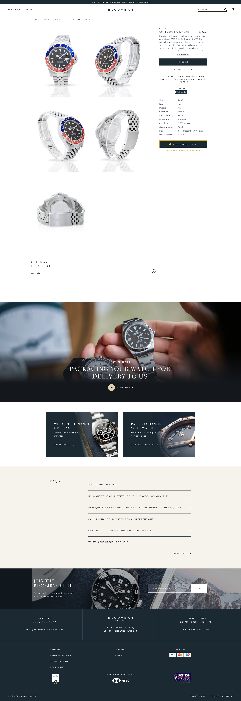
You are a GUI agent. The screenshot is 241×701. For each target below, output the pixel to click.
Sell (17, 9)
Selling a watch (60, 661)
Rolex (58, 20)
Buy (10, 9)
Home (37, 20)
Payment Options (60, 655)
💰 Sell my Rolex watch (183, 144)
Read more (183, 54)
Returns (55, 649)
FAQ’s (118, 655)
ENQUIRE (183, 62)
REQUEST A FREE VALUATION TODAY (133, 2)
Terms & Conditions (221, 696)
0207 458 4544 (45, 622)
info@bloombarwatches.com (44, 629)
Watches (47, 20)
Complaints (57, 667)
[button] (139, 484)
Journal (28, 9)
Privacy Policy (198, 696)
